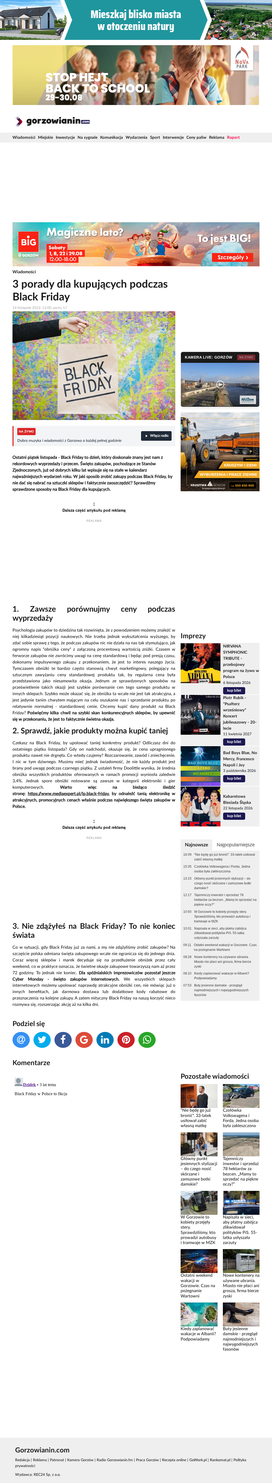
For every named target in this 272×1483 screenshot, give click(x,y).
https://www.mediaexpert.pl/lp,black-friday (68, 794)
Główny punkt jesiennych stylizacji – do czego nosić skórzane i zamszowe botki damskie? (222, 883)
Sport (155, 138)
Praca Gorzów (147, 1460)
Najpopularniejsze (236, 844)
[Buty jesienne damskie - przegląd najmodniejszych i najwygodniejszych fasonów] (241, 1314)
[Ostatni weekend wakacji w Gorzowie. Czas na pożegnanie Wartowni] (199, 1261)
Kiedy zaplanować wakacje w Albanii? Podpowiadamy (221, 976)
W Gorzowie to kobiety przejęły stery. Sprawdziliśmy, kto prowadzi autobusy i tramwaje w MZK (222, 916)
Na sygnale (87, 138)
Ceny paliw (196, 138)
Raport (233, 138)
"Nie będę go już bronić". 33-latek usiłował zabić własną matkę (224, 857)
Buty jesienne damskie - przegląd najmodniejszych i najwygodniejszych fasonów (221, 990)
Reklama (216, 138)
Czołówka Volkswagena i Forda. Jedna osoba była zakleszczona (222, 869)
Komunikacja (111, 138)
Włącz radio (159, 436)
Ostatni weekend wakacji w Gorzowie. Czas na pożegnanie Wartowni (225, 947)
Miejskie (45, 138)
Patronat (57, 1460)
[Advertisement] (136, 182)
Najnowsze (196, 845)
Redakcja (22, 1460)
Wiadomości (23, 138)
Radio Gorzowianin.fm (115, 1460)
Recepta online (174, 1460)
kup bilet (234, 690)
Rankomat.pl (220, 1460)
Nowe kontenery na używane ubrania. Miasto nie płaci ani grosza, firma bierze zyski (222, 961)
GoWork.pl (198, 1460)
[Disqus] (93, 1142)
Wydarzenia (136, 138)
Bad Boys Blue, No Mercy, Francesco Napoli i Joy (240, 759)
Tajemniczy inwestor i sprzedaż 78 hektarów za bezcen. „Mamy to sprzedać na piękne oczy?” (225, 899)
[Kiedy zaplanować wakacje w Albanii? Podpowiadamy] (199, 1314)
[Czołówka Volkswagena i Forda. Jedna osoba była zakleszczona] (241, 1096)
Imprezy (193, 636)
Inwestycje (65, 138)
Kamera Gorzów (80, 1460)
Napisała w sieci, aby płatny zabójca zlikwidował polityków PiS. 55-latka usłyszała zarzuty (220, 933)
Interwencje (173, 138)
